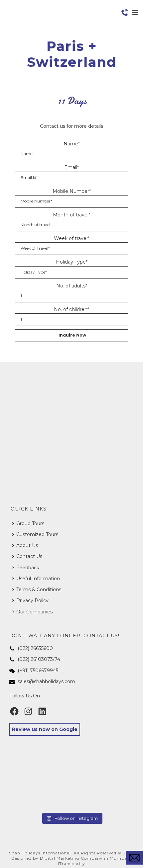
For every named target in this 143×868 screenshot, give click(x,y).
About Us (27, 545)
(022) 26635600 (35, 648)
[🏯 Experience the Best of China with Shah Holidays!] (71, 796)
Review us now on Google (44, 729)
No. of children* (71, 309)
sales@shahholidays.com (46, 681)
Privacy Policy (32, 600)
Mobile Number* (72, 191)
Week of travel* (71, 238)
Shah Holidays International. (40, 852)
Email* (71, 167)
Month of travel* (71, 215)
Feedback (27, 568)
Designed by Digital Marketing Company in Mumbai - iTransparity (71, 861)
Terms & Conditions (38, 589)
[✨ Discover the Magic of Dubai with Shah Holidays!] (114, 796)
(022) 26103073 (35, 659)
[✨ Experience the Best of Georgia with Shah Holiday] (29, 771)
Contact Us (29, 556)
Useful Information (38, 579)
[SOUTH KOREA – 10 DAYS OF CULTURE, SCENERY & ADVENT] (114, 771)
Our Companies (34, 612)
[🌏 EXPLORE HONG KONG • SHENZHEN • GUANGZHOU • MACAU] (71, 771)
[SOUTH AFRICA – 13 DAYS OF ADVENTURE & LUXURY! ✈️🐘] (29, 796)
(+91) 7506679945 (38, 670)
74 (57, 659)
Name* (72, 144)
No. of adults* (71, 286)
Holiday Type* (71, 262)
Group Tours (30, 523)
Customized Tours (37, 534)
